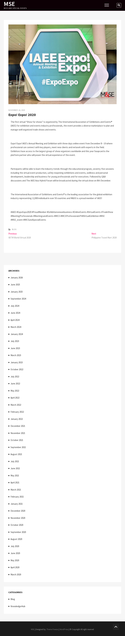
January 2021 (17, 503)
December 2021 (18, 426)
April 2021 (15, 482)
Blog (14, 229)
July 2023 (15, 341)
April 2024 (15, 320)
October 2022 (17, 369)
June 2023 (15, 348)
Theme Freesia (52, 629)
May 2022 (15, 390)
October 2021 (17, 440)
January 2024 (17, 334)
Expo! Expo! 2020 (22, 114)
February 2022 (17, 411)
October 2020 (17, 524)
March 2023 (16, 355)
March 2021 (16, 489)
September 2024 (18, 298)
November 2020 (18, 517)
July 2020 (15, 546)
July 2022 (15, 376)
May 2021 (15, 475)
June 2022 (15, 383)
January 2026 (17, 277)
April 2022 (15, 397)
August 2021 (16, 454)
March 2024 (16, 327)
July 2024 (15, 305)
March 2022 (16, 404)
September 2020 (18, 532)
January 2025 (17, 291)
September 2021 (18, 447)
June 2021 (15, 468)
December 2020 (18, 510)
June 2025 (15, 284)
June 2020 (15, 553)
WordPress (64, 629)
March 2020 (16, 574)
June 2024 (15, 312)
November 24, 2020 (16, 110)
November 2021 (18, 433)
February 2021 (17, 496)
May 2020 (15, 560)
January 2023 (17, 362)
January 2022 (17, 419)
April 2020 (15, 567)
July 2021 (15, 461)
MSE (9, 4)
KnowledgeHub (18, 606)
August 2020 (16, 539)
